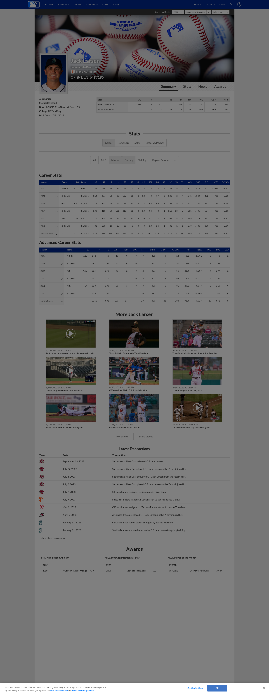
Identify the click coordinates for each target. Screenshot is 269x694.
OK (217, 688)
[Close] (264, 688)
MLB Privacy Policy (59, 690)
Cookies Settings (195, 688)
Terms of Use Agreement (83, 690)
